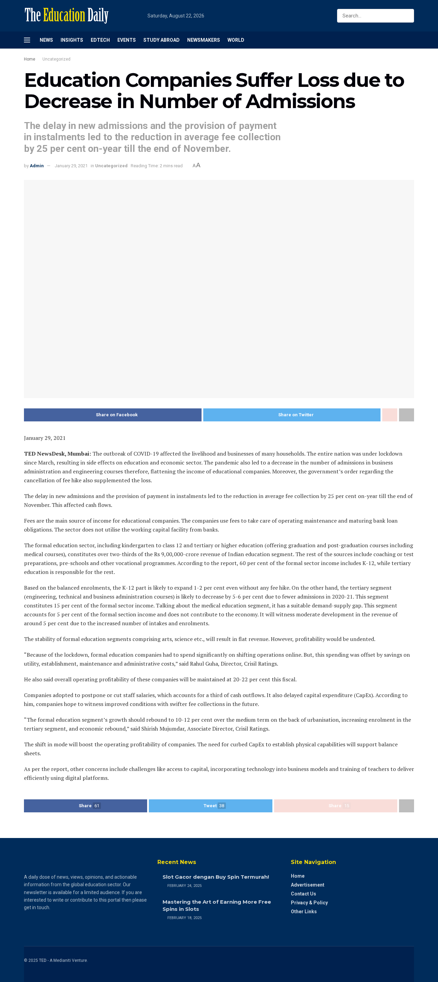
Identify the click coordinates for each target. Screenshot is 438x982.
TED (43, 960)
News (46, 40)
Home (29, 59)
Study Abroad (161, 40)
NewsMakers (203, 40)
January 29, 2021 (71, 165)
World (236, 40)
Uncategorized (56, 59)
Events (126, 40)
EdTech (100, 40)
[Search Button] (407, 16)
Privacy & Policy (309, 902)
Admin (37, 165)
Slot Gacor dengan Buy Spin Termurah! (216, 877)
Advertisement (307, 885)
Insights (72, 40)
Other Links (304, 911)
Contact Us (303, 893)
